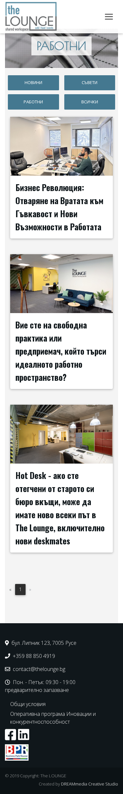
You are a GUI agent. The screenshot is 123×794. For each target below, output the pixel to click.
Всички (89, 102)
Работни (33, 102)
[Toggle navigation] (109, 16)
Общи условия (28, 704)
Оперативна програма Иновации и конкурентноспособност (53, 717)
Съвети (89, 82)
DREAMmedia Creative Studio (89, 784)
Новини (33, 82)
